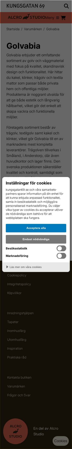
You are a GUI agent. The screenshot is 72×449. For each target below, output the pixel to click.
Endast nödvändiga (36, 239)
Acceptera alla (36, 228)
